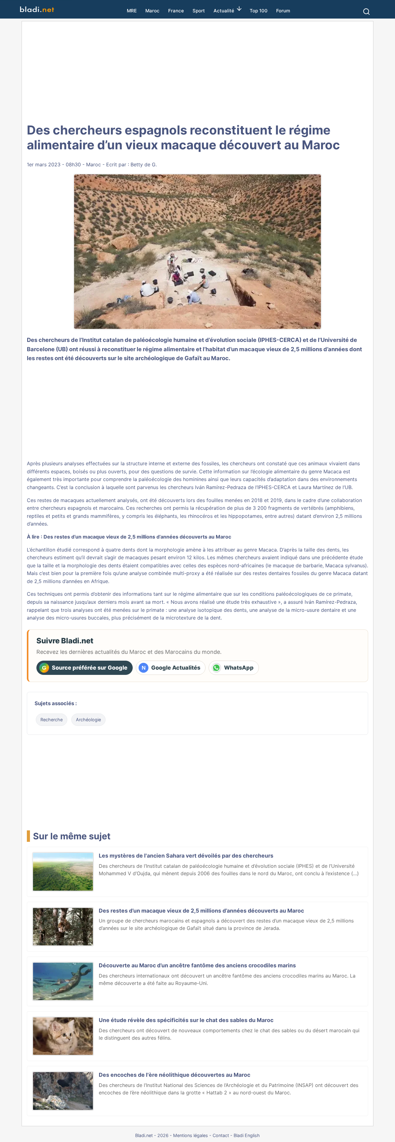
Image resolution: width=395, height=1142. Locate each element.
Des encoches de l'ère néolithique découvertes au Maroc (174, 1075)
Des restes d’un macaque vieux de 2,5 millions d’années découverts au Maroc (137, 537)
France (176, 11)
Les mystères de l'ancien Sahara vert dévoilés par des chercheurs (186, 855)
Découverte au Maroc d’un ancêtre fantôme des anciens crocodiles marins (197, 965)
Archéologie (88, 719)
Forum (283, 11)
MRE (132, 11)
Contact (221, 1135)
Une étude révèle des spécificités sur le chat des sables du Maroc (186, 1020)
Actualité (224, 11)
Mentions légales (190, 1135)
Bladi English (247, 1135)
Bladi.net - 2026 (151, 1135)
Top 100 (259, 11)
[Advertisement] (197, 71)
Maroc (152, 11)
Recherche (51, 719)
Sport (199, 11)
